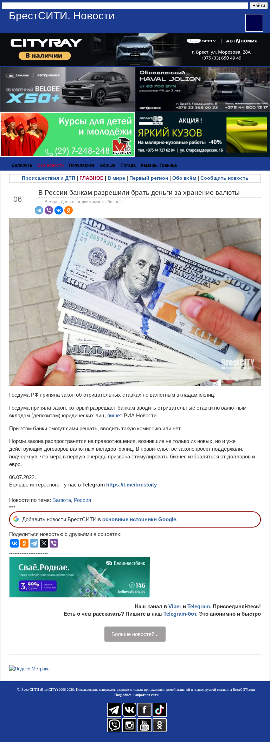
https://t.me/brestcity (131, 485)
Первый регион (148, 178)
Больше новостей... (135, 634)
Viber (174, 606)
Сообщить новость (224, 178)
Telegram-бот (179, 614)
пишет (114, 415)
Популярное (82, 165)
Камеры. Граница (159, 165)
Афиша (107, 165)
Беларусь (22, 165)
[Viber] (49, 210)
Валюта (61, 500)
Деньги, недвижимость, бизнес (91, 202)
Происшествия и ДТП (48, 178)
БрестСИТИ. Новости (62, 15)
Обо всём (184, 178)
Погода (128, 165)
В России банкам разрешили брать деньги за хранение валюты (139, 192)
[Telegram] (39, 210)
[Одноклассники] (68, 210)
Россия (82, 500)
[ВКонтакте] (58, 210)
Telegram (198, 606)
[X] (44, 543)
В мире (116, 178)
